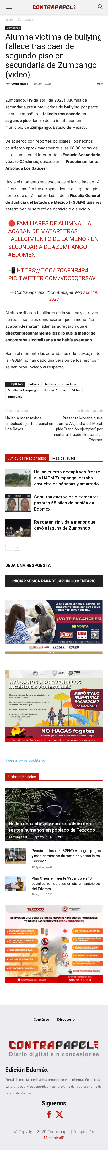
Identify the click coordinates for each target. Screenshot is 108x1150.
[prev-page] (8, 547)
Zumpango (26, 19)
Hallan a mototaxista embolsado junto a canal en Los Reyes (29, 423)
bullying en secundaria (60, 384)
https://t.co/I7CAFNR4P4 (52, 270)
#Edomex (21, 254)
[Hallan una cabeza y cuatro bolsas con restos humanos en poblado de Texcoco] (54, 814)
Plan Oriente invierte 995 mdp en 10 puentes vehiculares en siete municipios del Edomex (65, 883)
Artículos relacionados (27, 458)
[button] (9, 7)
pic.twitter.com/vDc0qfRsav (52, 278)
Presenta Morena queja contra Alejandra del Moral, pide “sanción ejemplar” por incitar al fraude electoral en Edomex (78, 429)
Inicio (9, 19)
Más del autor (63, 458)
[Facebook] (49, 1115)
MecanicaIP (54, 1137)
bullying (33, 384)
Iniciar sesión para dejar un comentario (54, 581)
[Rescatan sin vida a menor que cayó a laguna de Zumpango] (18, 528)
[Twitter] (59, 1115)
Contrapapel (20, 83)
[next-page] (17, 547)
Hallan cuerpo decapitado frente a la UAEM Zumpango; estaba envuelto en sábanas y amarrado (67, 477)
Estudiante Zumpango (23, 390)
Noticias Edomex (55, 390)
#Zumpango (69, 247)
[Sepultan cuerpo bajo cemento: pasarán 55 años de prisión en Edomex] (18, 503)
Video (76, 390)
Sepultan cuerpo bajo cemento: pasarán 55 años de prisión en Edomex (66, 503)
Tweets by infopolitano (25, 760)
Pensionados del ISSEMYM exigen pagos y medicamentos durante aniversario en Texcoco (66, 856)
